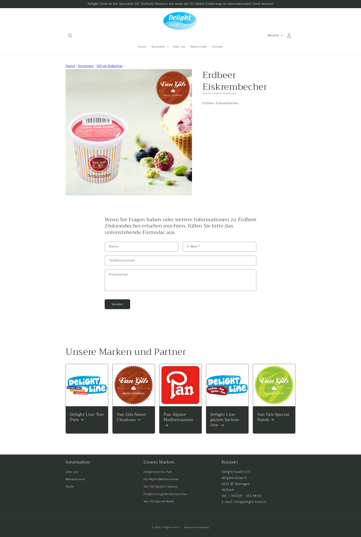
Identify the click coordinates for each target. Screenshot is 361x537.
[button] (70, 35)
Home (70, 66)
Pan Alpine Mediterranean (178, 417)
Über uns (72, 472)
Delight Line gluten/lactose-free (225, 420)
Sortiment (85, 66)
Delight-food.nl (170, 527)
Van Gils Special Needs (273, 417)
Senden (117, 304)
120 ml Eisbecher (110, 66)
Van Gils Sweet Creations (131, 417)
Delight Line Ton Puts (87, 417)
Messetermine (75, 479)
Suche (70, 486)
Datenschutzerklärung (196, 527)
